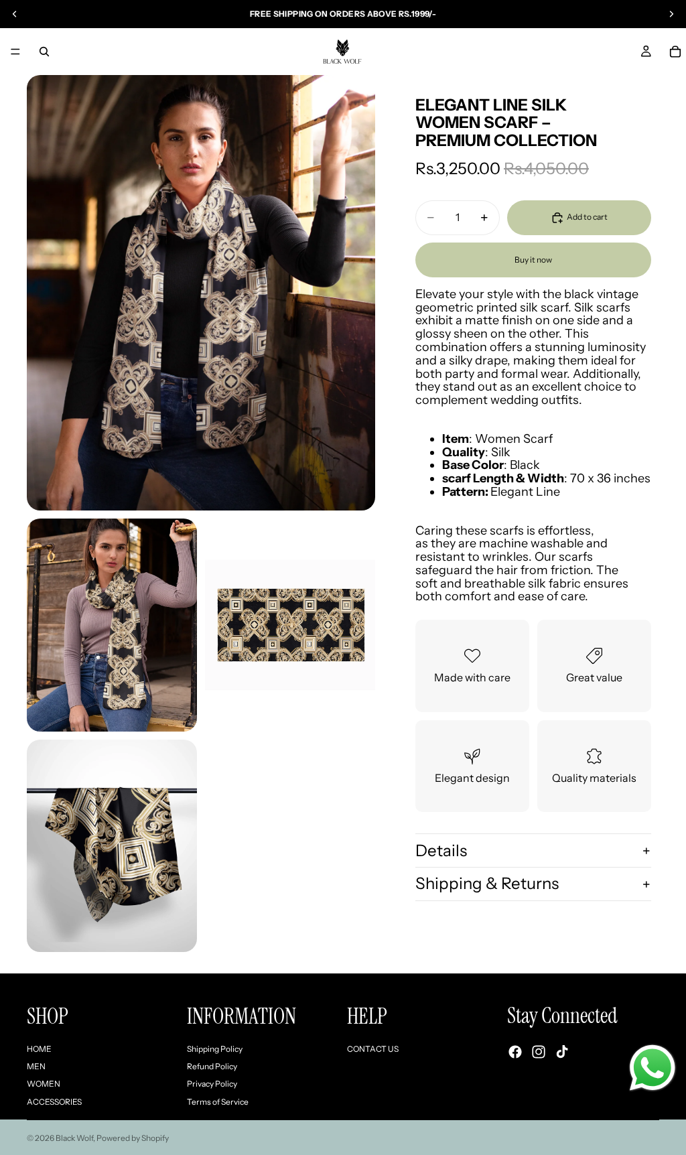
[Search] (44, 51)
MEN (36, 1066)
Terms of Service (218, 1102)
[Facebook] (515, 1052)
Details (441, 850)
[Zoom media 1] (201, 293)
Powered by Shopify (132, 1138)
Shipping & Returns (487, 883)
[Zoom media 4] (112, 846)
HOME (39, 1049)
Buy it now (533, 260)
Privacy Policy (212, 1084)
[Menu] (15, 51)
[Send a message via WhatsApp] (652, 1068)
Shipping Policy (215, 1049)
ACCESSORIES (54, 1102)
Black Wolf (74, 1138)
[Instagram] (539, 1052)
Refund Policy (212, 1066)
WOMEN (43, 1084)
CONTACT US (373, 1049)
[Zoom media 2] (112, 625)
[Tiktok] (562, 1052)
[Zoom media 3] (290, 625)
